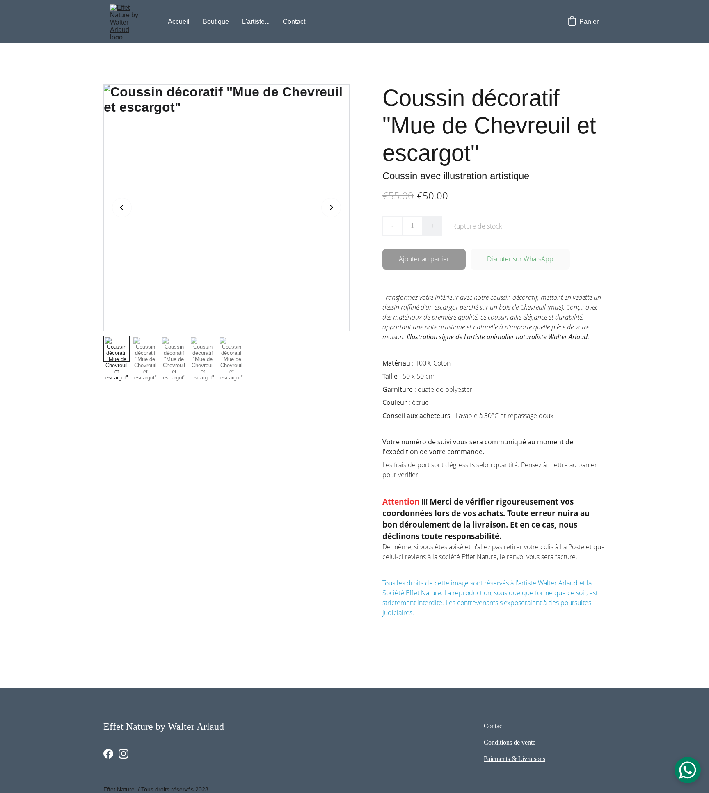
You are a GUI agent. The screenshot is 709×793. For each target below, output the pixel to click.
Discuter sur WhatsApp (520, 258)
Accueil (179, 21)
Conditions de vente (509, 742)
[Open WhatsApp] (688, 770)
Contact (294, 21)
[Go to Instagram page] (123, 754)
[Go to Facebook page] (108, 754)
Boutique (216, 21)
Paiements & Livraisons (514, 758)
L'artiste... (256, 21)
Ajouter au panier (424, 258)
